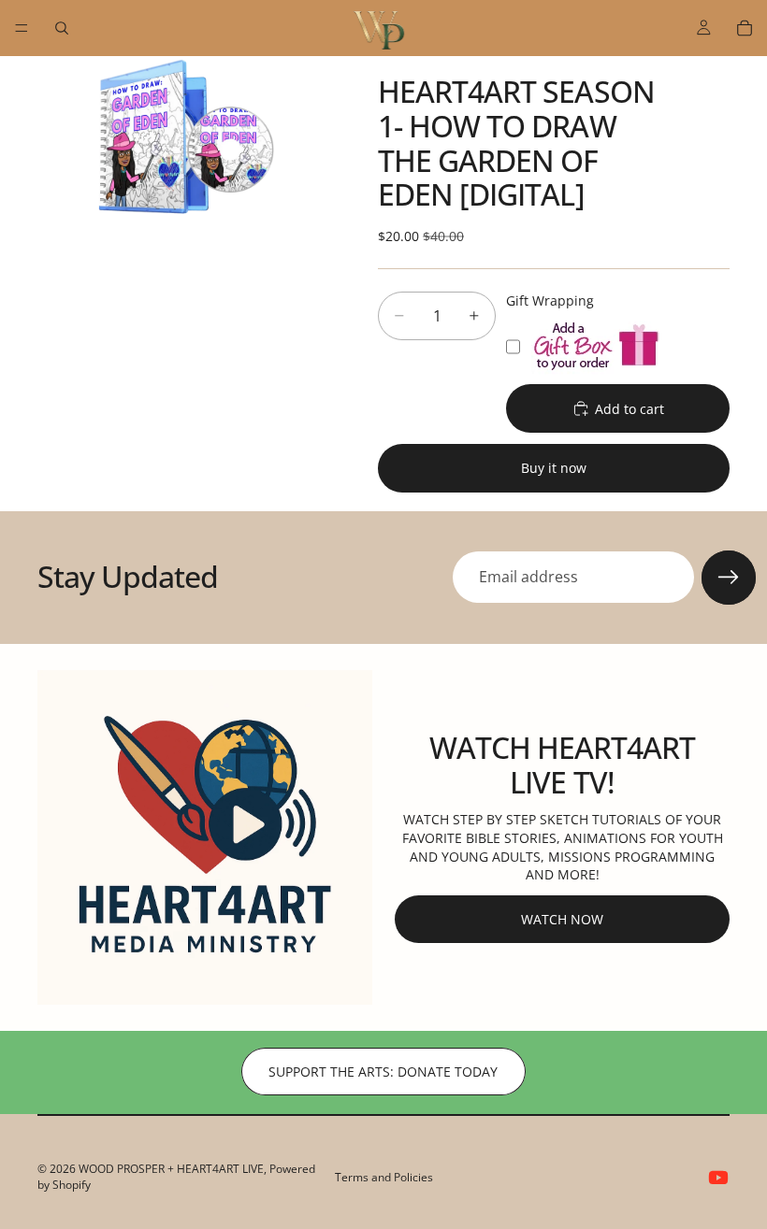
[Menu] (21, 28)
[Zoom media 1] (185, 139)
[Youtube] (718, 1177)
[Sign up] (729, 577)
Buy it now (553, 468)
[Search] (61, 28)
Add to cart (629, 409)
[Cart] (744, 28)
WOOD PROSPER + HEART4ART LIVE (171, 1169)
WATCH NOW (562, 919)
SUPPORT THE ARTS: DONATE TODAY (383, 1071)
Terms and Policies (384, 1177)
